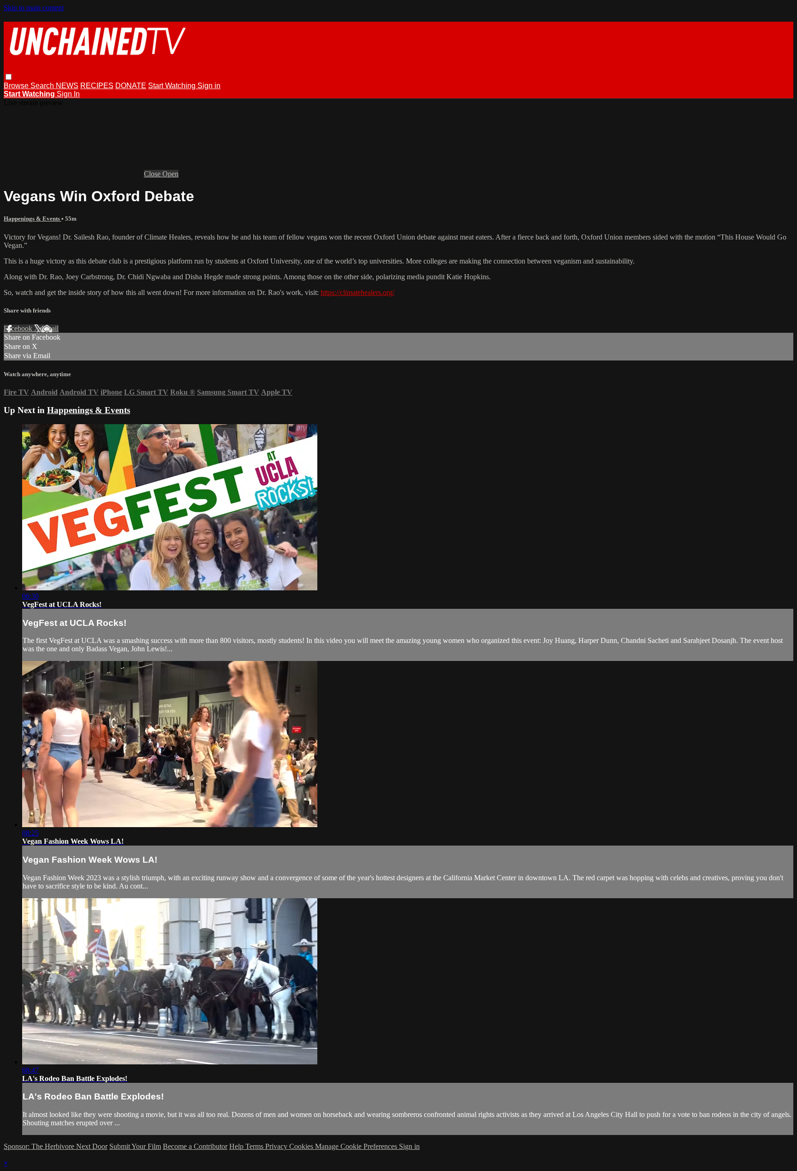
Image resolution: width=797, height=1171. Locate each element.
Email (50, 328)
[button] (9, 77)
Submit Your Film (135, 1146)
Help (237, 1146)
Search (43, 86)
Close (153, 174)
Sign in (208, 86)
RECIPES (96, 86)
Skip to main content (34, 8)
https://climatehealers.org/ (357, 292)
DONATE (130, 86)
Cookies (302, 1146)
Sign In (68, 94)
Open (170, 174)
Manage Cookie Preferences (357, 1146)
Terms (255, 1146)
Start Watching (172, 86)
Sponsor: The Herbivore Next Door (55, 1146)
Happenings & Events (32, 218)
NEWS (67, 86)
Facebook (19, 328)
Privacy (277, 1146)
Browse (17, 86)
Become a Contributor (195, 1146)
